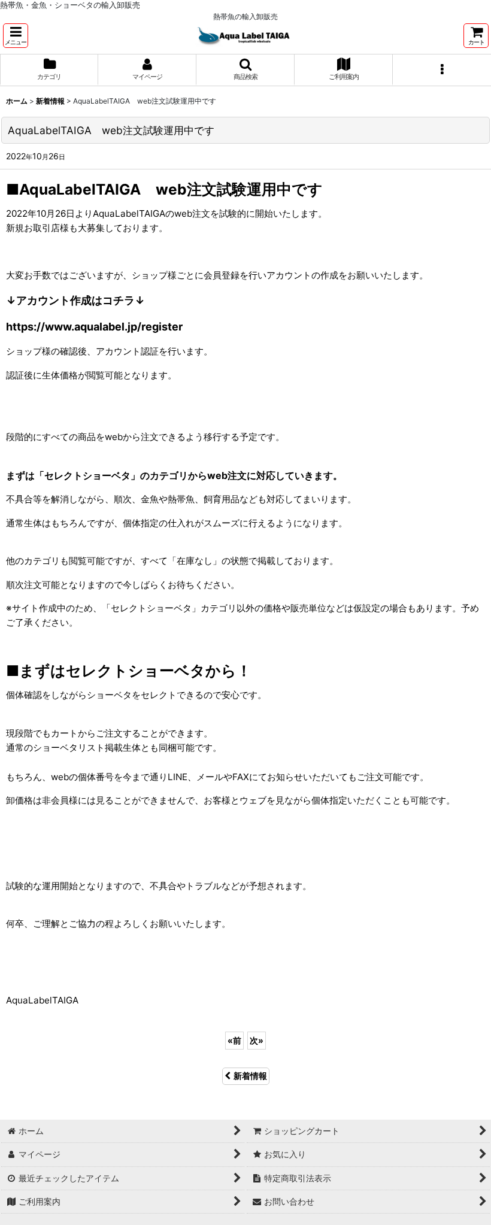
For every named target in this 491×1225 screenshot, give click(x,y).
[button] (15, 35)
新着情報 (250, 1076)
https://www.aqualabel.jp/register (94, 326)
